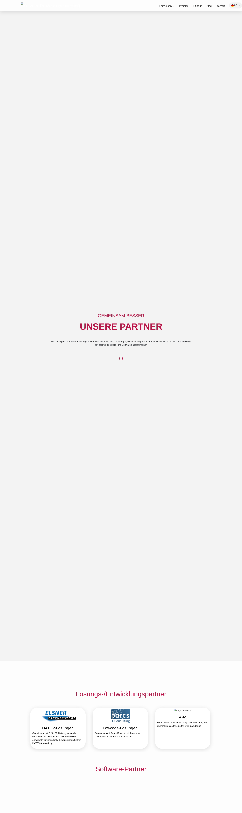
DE (236, 5)
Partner (197, 5)
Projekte (184, 6)
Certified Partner (169, 797)
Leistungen (165, 6)
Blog (209, 6)
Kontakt (221, 6)
